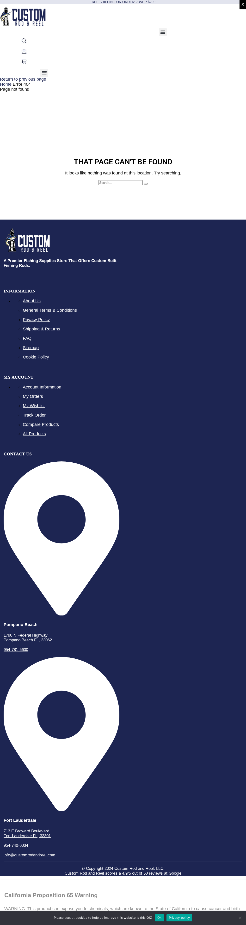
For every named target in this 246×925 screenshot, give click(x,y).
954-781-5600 (16, 649)
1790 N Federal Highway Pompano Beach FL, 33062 (28, 637)
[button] (163, 32)
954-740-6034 (16, 845)
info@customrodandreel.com (29, 855)
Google (175, 873)
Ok (159, 917)
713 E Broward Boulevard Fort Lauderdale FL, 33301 (27, 833)
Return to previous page (23, 79)
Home (6, 84)
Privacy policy (179, 917)
